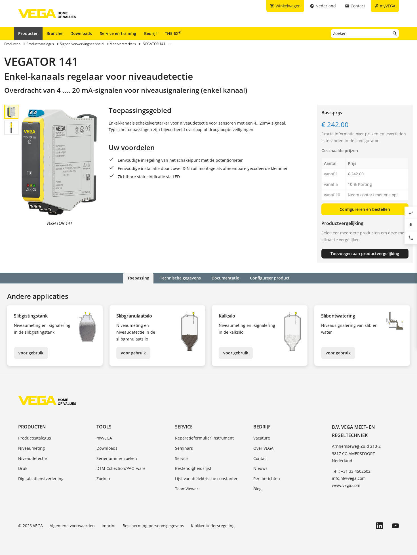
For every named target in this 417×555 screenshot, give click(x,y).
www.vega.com (346, 485)
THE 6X (173, 33)
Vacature (261, 438)
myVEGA (104, 438)
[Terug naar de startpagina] (47, 400)
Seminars (184, 448)
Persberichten (266, 478)
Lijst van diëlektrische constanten (207, 478)
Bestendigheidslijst (193, 468)
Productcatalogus (34, 438)
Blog (257, 488)
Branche (54, 33)
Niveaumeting (31, 448)
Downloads (81, 33)
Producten (28, 33)
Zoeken (103, 478)
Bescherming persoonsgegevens (153, 525)
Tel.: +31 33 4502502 (351, 471)
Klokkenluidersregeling (213, 525)
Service (184, 427)
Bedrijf (150, 33)
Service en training (118, 33)
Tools (103, 427)
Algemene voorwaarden (72, 525)
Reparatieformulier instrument (204, 438)
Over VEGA (263, 448)
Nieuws (260, 468)
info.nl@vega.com (349, 478)
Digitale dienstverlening (41, 478)
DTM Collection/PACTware (121, 468)
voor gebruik (30, 353)
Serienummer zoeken (116, 458)
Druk (22, 468)
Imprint (109, 525)
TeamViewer (186, 488)
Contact (260, 458)
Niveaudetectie (32, 458)
